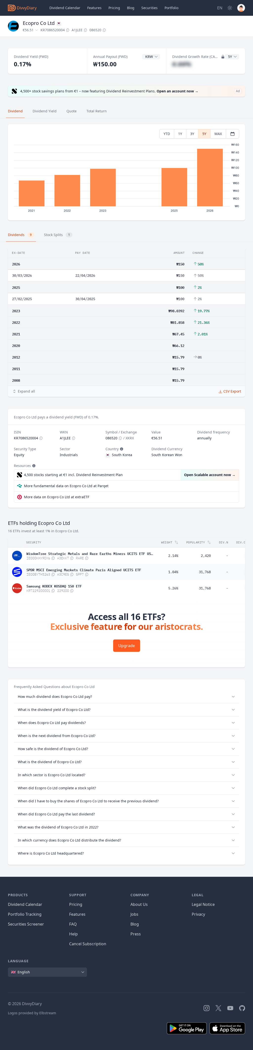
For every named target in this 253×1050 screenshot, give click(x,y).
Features (94, 7)
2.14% (173, 555)
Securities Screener (26, 924)
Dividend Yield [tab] (45, 111)
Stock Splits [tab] (57, 234)
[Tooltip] (121, 449)
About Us (139, 904)
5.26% (173, 588)
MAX (218, 133)
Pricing (114, 7)
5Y (204, 133)
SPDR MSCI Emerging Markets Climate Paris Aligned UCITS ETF (83, 569)
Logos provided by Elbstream (32, 1013)
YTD (167, 133)
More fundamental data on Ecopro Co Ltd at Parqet (66, 485)
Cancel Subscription (87, 944)
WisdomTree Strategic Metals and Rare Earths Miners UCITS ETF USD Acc (89, 553)
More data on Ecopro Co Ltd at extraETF (56, 497)
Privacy (198, 914)
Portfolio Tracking (25, 914)
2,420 (206, 555)
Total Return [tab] (96, 111)
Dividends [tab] (20, 234)
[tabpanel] (126, 172)
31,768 (205, 572)
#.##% (181, 64)
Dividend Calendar (64, 7)
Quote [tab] (71, 111)
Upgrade (126, 645)
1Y (180, 133)
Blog (134, 924)
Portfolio (171, 7)
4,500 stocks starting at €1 (73, 474)
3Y (192, 133)
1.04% (173, 572)
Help (73, 934)
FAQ (73, 924)
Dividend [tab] (15, 111)
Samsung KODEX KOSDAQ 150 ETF (54, 585)
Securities (149, 7)
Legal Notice (203, 904)
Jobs (134, 914)
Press (135, 934)
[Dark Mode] (229, 7)
